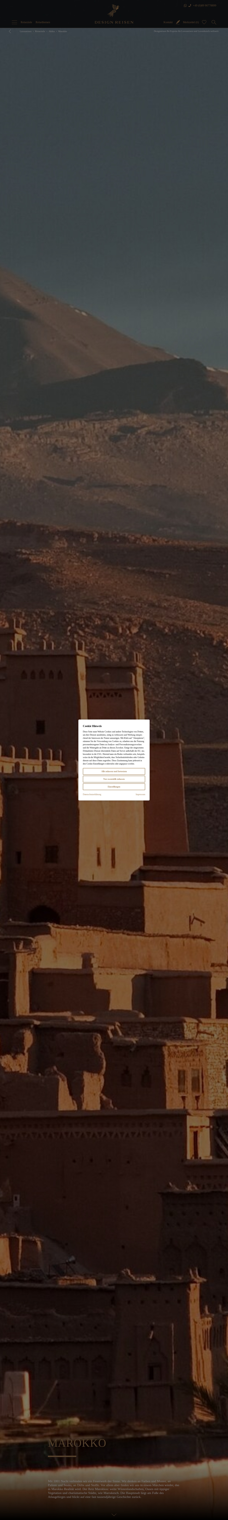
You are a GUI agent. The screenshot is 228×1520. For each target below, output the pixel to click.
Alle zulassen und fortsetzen (114, 771)
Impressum (140, 794)
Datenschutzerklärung (92, 794)
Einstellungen (114, 786)
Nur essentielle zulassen (114, 779)
